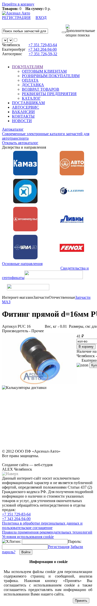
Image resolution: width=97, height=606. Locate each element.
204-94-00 (42, 49)
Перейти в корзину (18, 4)
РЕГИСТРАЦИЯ (16, 17)
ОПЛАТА (30, 80)
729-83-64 (42, 45)
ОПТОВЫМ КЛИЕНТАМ (44, 71)
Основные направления (22, 264)
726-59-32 (43, 54)
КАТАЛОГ (31, 98)
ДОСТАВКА (33, 85)
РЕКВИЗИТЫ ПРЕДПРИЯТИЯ (49, 94)
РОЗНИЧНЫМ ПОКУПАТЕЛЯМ (51, 76)
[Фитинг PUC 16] (39, 383)
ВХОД (41, 17)
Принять (81, 601)
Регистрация (58, 547)
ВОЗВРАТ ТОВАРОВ (40, 89)
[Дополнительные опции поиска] (80, 30)
